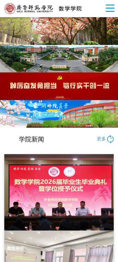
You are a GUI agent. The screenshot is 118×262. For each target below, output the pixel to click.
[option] (59, 109)
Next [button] (115, 31)
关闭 (70, 59)
